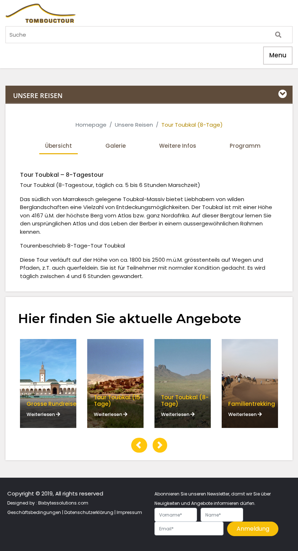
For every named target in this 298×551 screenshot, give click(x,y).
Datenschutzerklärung (88, 512)
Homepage (91, 124)
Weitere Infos (177, 146)
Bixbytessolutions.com (63, 503)
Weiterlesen (41, 414)
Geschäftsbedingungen (34, 512)
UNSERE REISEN (38, 95)
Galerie (115, 146)
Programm (245, 146)
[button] (139, 445)
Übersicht (58, 146)
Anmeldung (253, 529)
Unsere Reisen (134, 124)
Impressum (129, 512)
